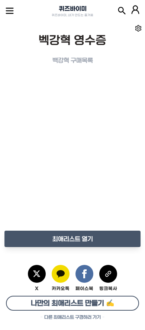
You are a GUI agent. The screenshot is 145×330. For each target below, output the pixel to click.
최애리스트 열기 (72, 239)
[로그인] (135, 10)
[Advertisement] (72, 155)
